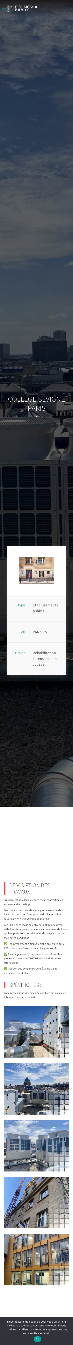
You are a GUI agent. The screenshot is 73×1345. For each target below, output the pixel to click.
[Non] (67, 1330)
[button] (65, 8)
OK (37, 1339)
